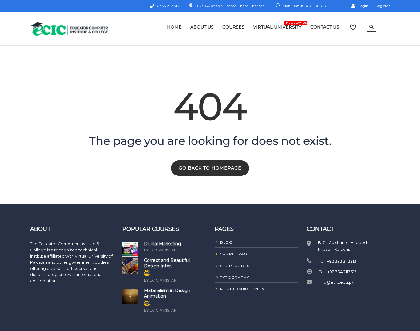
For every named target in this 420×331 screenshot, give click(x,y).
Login (363, 5)
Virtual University (277, 26)
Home (174, 27)
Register (382, 6)
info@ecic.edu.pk (336, 282)
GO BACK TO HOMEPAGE (210, 168)
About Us (202, 27)
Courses (233, 27)
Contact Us (324, 27)
